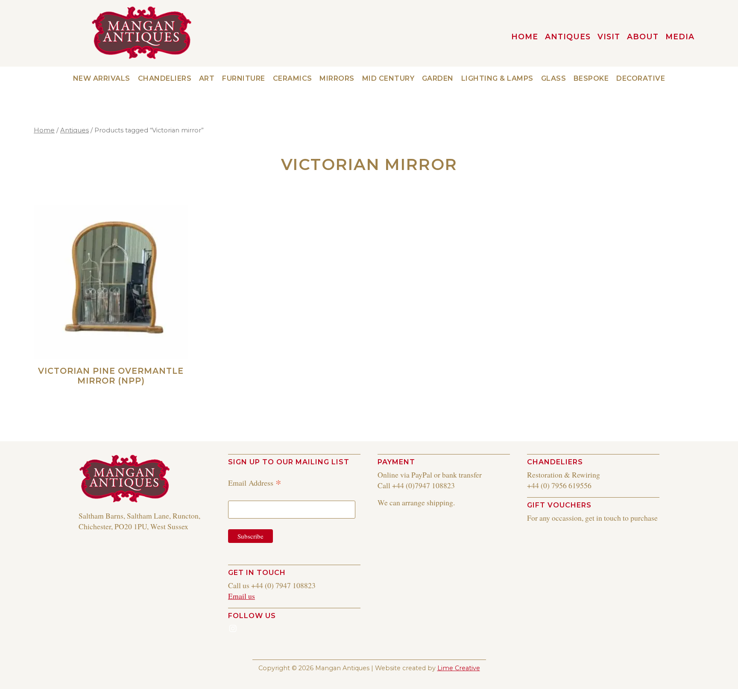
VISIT (608, 36)
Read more (164, 393)
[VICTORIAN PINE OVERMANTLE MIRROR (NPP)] (111, 282)
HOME (524, 36)
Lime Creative (458, 668)
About (643, 36)
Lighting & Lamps (497, 78)
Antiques (568, 36)
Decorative (640, 78)
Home (44, 130)
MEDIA (679, 36)
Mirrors (336, 78)
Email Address (254, 482)
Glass (553, 78)
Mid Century (388, 78)
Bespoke (591, 78)
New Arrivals (101, 78)
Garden (438, 78)
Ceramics (292, 78)
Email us (241, 596)
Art (207, 78)
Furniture (243, 78)
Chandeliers (165, 78)
